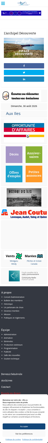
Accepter (24, 426)
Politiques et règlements (14, 318)
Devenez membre (11, 311)
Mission (7, 314)
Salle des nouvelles (12, 355)
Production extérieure (13, 345)
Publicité (7, 351)
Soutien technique (11, 358)
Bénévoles (8, 341)
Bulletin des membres (13, 300)
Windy (14, 264)
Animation (8, 338)
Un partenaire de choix (13, 307)
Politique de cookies (13, 439)
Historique (8, 304)
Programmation (11, 348)
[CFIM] (24, 3)
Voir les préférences (24, 434)
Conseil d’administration (14, 297)
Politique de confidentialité (32, 439)
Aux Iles (12, 113)
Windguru (14, 261)
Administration (10, 334)
